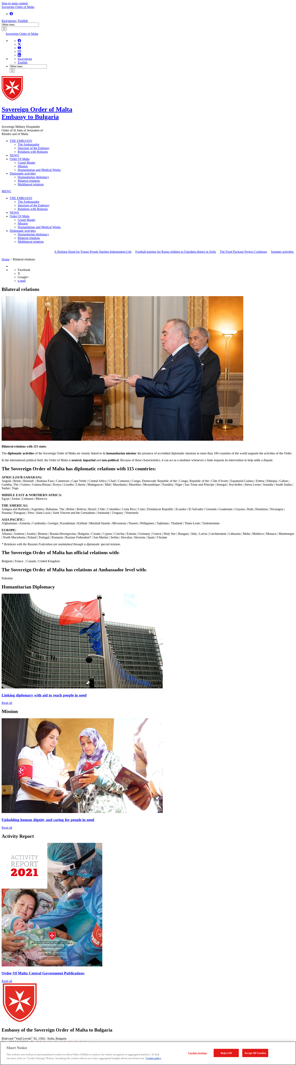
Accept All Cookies (255, 1052)
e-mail (22, 280)
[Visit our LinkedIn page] (19, 55)
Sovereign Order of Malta (18, 7)
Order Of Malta (19, 159)
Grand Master (26, 162)
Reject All (226, 1052)
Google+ (23, 277)
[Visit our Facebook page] (11, 14)
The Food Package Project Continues (210, 251)
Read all (7, 703)
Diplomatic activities (23, 173)
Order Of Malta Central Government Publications (43, 973)
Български (9, 20)
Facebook (24, 270)
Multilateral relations (31, 184)
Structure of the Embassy (34, 148)
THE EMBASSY (21, 141)
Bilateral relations (29, 180)
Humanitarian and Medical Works (39, 170)
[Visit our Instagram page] (19, 51)
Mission (23, 166)
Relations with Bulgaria (33, 151)
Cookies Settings (197, 1052)
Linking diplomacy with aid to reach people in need (44, 695)
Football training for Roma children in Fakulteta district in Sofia (143, 251)
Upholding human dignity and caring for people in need (48, 820)
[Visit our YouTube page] (19, 48)
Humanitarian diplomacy (33, 177)
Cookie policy (153, 1058)
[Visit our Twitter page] (19, 44)
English (23, 20)
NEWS (14, 155)
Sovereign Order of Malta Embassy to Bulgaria (37, 113)
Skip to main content (15, 3)
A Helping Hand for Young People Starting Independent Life (60, 251)
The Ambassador (28, 144)
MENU (6, 191)
